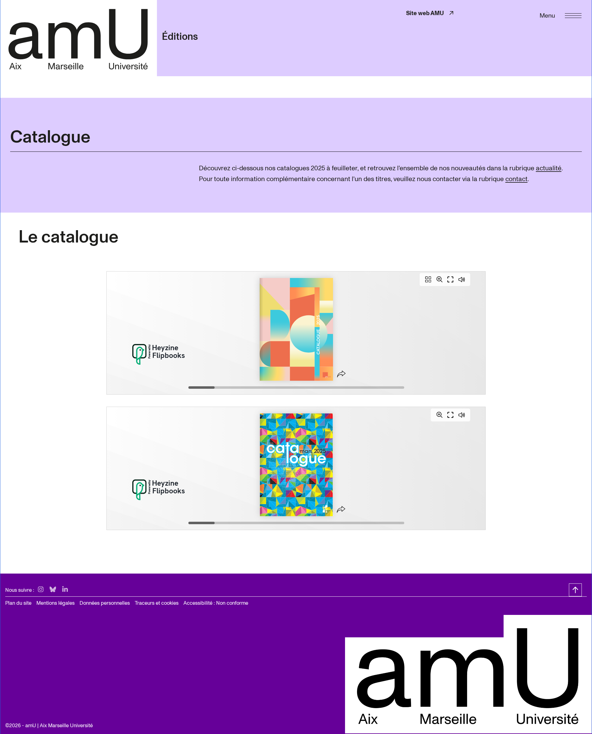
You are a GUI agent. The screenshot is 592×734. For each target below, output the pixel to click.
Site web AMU (430, 13)
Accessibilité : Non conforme (215, 603)
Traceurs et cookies (157, 603)
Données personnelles (105, 603)
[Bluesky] (53, 589)
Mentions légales (55, 603)
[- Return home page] (78, 38)
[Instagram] (40, 589)
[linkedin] (65, 589)
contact (516, 179)
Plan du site (18, 603)
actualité (548, 168)
